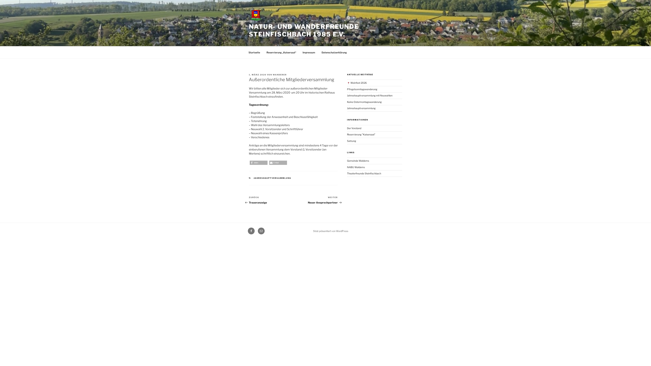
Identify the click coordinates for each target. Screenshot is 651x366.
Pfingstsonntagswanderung (362, 89)
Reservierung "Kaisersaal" (361, 134)
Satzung (351, 140)
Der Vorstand (354, 128)
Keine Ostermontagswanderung (364, 101)
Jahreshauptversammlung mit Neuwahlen (369, 95)
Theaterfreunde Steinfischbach (364, 173)
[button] (259, 163)
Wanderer (280, 75)
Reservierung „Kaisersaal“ (281, 52)
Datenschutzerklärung (334, 52)
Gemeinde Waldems (358, 160)
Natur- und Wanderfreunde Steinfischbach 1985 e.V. (304, 30)
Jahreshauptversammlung (272, 178)
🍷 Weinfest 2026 (357, 82)
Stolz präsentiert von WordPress (330, 231)
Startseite (254, 52)
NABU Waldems (356, 167)
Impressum (309, 52)
